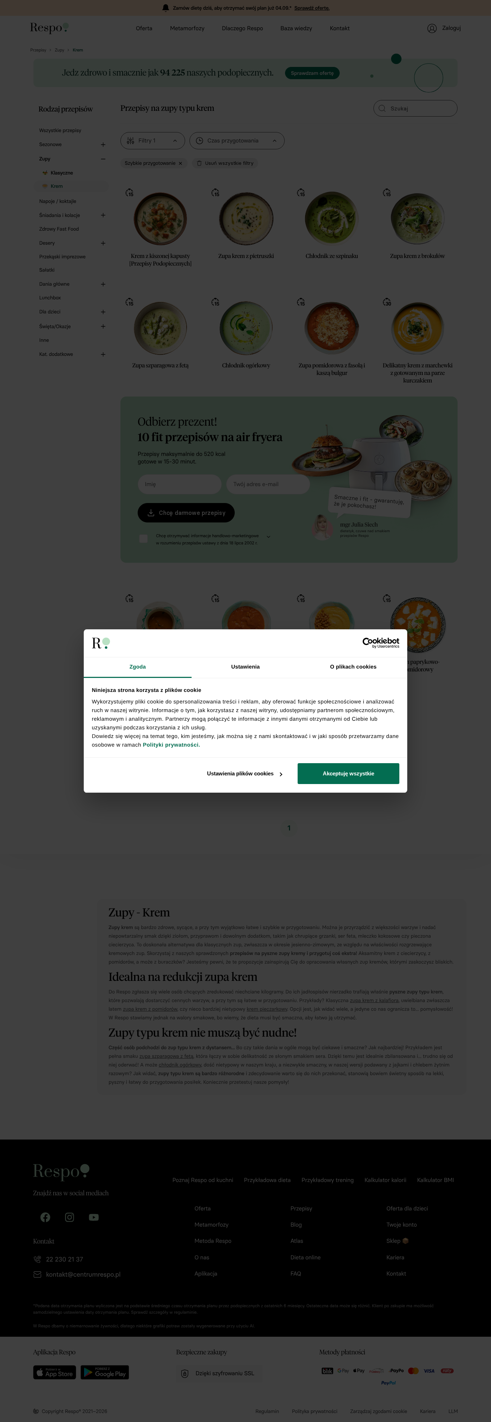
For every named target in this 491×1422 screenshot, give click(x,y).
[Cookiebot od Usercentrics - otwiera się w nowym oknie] (367, 643)
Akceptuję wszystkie (348, 773)
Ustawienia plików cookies (240, 773)
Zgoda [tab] (137, 667)
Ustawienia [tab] (245, 667)
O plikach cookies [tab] (353, 667)
